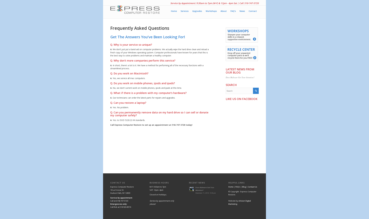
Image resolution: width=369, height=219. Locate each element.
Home (231, 186)
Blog (244, 186)
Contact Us (252, 186)
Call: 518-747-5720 (249, 3)
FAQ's (237, 186)
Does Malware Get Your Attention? (240, 77)
